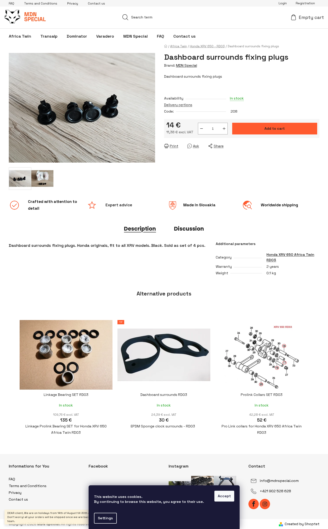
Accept (224, 496)
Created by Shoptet (302, 524)
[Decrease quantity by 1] (201, 128)
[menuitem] (20, 36)
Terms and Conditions (40, 3)
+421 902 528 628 (275, 491)
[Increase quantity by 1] (224, 128)
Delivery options (178, 104)
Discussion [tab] (189, 228)
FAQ (11, 3)
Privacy (72, 3)
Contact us (96, 3)
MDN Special (186, 65)
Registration (305, 3)
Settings (105, 518)
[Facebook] (253, 504)
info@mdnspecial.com (279, 480)
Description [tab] (140, 228)
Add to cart (274, 128)
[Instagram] (265, 504)
